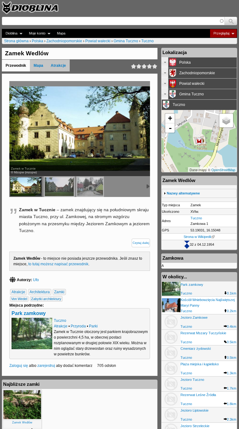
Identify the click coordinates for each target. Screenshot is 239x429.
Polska (37, 41)
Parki (93, 326)
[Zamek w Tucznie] (25, 186)
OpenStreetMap (223, 169)
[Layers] (226, 120)
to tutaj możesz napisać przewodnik (58, 264)
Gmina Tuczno (126, 41)
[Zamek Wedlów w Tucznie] (90, 186)
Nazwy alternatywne (183, 193)
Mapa (61, 33)
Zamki (59, 292)
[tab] (199, 62)
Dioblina (9, 33)
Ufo (36, 280)
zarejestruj (46, 365)
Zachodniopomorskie (64, 41)
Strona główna (16, 41)
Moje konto (35, 33)
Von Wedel (19, 299)
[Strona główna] (30, 7)
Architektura (40, 292)
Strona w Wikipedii (197, 237)
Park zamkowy (29, 313)
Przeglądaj (219, 33)
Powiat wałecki (97, 41)
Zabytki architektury (46, 299)
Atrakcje (58, 65)
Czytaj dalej (141, 242)
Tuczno (147, 41)
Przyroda (78, 326)
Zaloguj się (18, 365)
